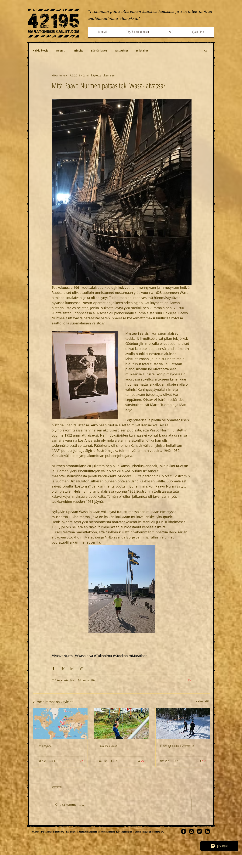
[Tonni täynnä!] (60, 723)
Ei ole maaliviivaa (108, 746)
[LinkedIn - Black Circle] (207, 831)
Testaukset (121, 50)
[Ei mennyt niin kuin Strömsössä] (183, 723)
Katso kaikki (203, 701)
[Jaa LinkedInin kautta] (72, 668)
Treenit (60, 50)
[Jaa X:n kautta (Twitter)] (62, 668)
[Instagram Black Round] (191, 831)
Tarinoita (78, 50)
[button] (205, 50)
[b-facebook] (183, 831)
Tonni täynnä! (44, 746)
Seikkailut (142, 50)
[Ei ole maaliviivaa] (121, 723)
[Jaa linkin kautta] (81, 668)
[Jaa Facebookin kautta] (53, 668)
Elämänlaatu (99, 50)
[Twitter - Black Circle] (199, 831)
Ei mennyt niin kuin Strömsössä (177, 746)
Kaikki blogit (40, 50)
